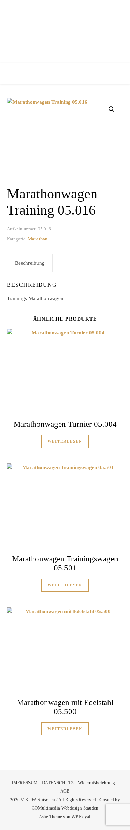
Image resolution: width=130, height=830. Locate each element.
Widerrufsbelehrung (96, 782)
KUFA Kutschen (65, 29)
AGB (65, 791)
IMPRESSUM (25, 782)
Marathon (37, 239)
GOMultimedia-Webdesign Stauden (65, 808)
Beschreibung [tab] (30, 263)
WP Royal (80, 816)
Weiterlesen (65, 441)
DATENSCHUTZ (58, 782)
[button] (111, 109)
